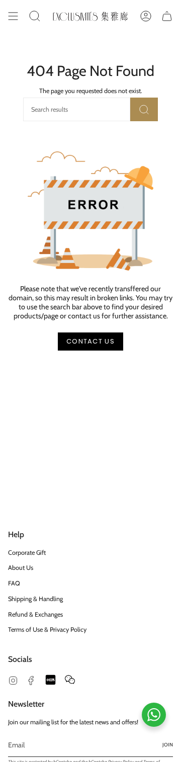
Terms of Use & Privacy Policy (47, 629)
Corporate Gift (27, 552)
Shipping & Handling (35, 599)
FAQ (14, 583)
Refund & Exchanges (35, 614)
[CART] (166, 16)
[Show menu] (13, 16)
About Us (20, 567)
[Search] (144, 109)
